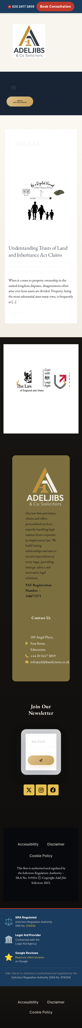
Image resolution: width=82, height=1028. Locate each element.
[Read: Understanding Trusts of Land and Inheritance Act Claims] (41, 201)
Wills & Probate (33, 271)
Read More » (17, 312)
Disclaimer (56, 844)
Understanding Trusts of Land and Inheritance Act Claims (38, 251)
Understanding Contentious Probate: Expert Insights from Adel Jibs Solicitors (40, 266)
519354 (30, 925)
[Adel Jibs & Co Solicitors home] (41, 41)
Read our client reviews (29, 957)
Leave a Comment (20, 261)
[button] (13, 87)
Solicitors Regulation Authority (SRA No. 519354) (41, 977)
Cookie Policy (41, 856)
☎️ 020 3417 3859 (21, 6)
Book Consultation (55, 6)
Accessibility (28, 844)
